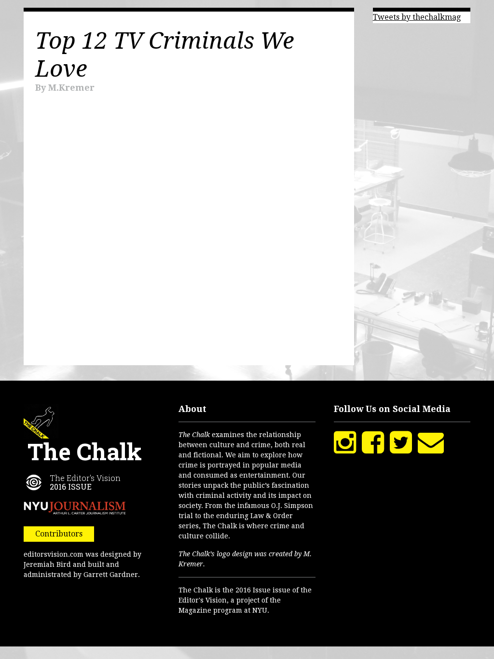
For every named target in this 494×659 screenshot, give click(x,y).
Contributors (58, 533)
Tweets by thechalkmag (417, 17)
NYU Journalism (75, 508)
